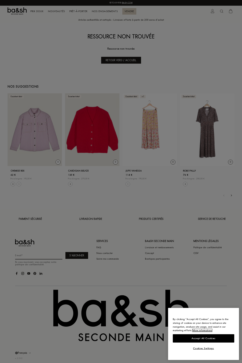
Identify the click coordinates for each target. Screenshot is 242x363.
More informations (202, 330)
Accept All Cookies (204, 338)
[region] (203, 334)
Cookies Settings (203, 348)
